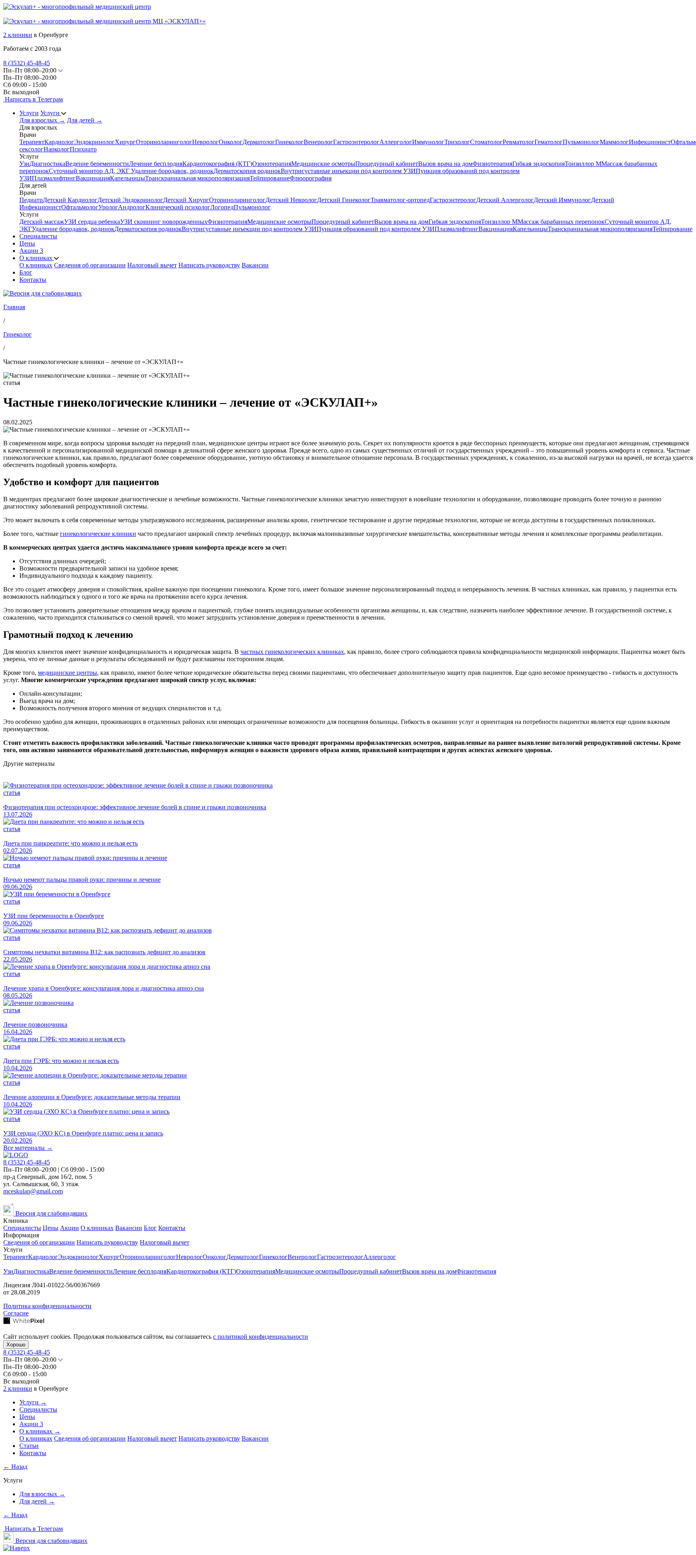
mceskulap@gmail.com (33, 1191)
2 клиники (17, 34)
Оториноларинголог (164, 142)
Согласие (16, 1313)
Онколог (230, 142)
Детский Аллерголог (505, 199)
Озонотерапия (271, 163)
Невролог (205, 142)
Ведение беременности (97, 163)
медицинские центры (67, 672)
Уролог (108, 207)
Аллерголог (395, 142)
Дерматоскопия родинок (247, 170)
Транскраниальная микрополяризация (197, 178)
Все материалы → (28, 1147)
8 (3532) (26, 63)
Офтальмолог (79, 207)
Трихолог (457, 142)
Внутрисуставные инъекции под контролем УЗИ (348, 170)
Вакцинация (93, 178)
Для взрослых (42, 120)
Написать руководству (209, 265)
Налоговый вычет (152, 265)
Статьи (29, 1445)
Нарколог (57, 149)
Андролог (131, 207)
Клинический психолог (177, 207)
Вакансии (255, 265)
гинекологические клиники (98, 533)
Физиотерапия (492, 163)
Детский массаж (41, 221)
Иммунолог (428, 142)
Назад (15, 1466)
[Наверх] (16, 1548)
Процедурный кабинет (386, 163)
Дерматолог (258, 142)
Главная (14, 307)
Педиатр (31, 199)
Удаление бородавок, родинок (172, 170)
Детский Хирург (186, 199)
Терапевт (31, 142)
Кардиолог (59, 142)
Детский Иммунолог (562, 199)
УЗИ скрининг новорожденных (163, 221)
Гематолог (548, 142)
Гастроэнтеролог (356, 142)
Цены (27, 243)
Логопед (222, 207)
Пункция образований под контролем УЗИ (376, 228)
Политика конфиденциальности (47, 1306)
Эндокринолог (94, 142)
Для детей (84, 120)
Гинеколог (289, 142)
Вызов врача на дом (445, 163)
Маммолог (614, 142)
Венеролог (318, 142)
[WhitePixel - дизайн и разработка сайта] (23, 1322)
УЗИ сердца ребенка (92, 221)
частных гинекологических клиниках (292, 651)
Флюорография (310, 178)
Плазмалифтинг (54, 178)
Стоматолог (486, 142)
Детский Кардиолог (70, 199)
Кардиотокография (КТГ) (217, 163)
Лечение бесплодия (155, 163)
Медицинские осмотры (323, 163)
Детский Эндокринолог (130, 199)
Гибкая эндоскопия (538, 163)
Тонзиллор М (583, 163)
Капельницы (127, 178)
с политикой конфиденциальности (260, 1336)
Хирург (125, 142)
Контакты (32, 279)
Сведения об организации (90, 265)
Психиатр (83, 149)
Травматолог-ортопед (400, 199)
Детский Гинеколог (344, 199)
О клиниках (36, 257)
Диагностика (47, 163)
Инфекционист (650, 142)
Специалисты (38, 236)
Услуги (29, 113)
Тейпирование (270, 178)
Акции (31, 250)
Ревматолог (518, 142)
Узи (24, 163)
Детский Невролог (291, 199)
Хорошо (15, 1345)
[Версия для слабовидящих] (42, 293)
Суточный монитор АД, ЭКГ (90, 170)
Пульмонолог (581, 142)
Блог (25, 272)
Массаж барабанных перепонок (561, 221)
